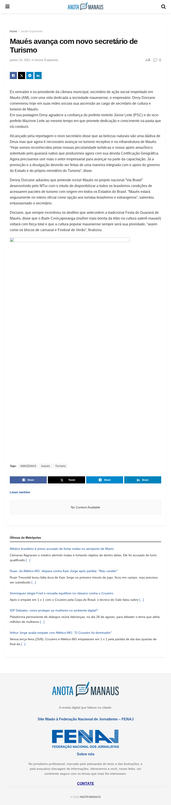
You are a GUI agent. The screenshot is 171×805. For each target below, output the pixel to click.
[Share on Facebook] (13, 75)
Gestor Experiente (32, 31)
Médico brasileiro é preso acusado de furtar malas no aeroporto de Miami (62, 548)
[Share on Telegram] (29, 75)
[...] (28, 560)
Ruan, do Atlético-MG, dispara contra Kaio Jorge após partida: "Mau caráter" (64, 571)
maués (45, 466)
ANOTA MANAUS (90, 797)
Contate (85, 783)
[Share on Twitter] (21, 75)
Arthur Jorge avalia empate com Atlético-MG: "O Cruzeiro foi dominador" (61, 632)
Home (13, 31)
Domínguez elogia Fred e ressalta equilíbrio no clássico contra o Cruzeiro (61, 593)
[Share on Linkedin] (38, 75)
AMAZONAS (28, 466)
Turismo (60, 466)
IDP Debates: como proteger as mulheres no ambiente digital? (54, 610)
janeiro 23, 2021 (20, 60)
